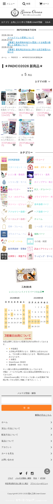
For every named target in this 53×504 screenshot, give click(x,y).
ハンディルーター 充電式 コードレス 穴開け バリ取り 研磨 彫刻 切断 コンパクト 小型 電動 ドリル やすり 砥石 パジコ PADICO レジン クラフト (9, 108)
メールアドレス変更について (20, 37)
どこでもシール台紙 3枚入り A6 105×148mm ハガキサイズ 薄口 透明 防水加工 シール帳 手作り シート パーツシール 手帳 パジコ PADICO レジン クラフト (26, 138)
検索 (28, 3)
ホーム (4, 57)
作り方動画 (26, 22)
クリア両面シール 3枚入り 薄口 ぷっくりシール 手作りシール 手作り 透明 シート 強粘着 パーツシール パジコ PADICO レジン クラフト (26, 108)
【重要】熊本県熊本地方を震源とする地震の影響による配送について (29, 43)
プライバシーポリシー (39, 483)
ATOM (42, 478)
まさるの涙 (7, 8)
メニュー (10, 3)
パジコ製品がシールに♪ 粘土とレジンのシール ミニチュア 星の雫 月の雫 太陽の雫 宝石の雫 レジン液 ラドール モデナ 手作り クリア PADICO (9, 138)
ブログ (10, 478)
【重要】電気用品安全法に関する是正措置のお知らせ (29, 50)
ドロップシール (40, 8)
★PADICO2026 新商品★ (32, 57)
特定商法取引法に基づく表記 (16, 483)
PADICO (14, 57)
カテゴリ (5, 22)
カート (46, 3)
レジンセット (22, 8)
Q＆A (47, 22)
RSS (35, 478)
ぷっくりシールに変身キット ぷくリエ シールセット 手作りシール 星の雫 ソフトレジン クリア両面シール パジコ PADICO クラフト (44, 108)
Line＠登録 (37, 22)
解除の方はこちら (43, 415)
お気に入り (16, 22)
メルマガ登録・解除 (23, 478)
